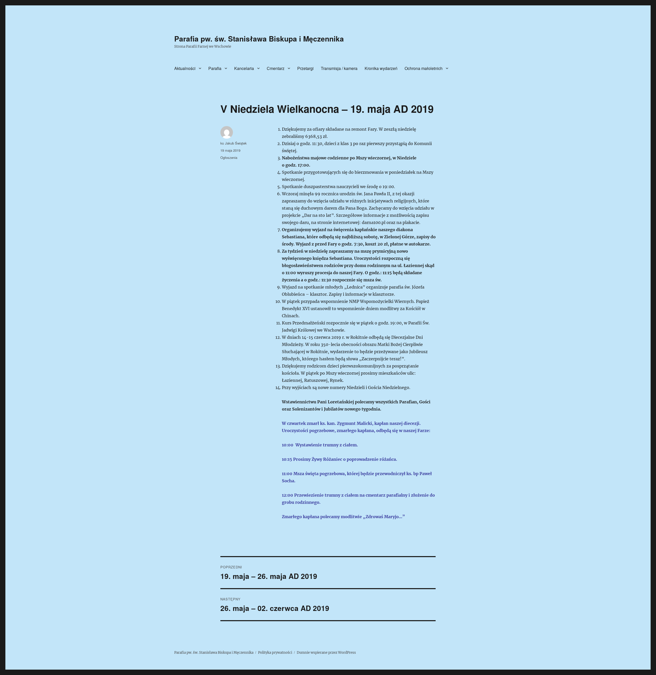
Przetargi (305, 68)
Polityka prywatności (275, 652)
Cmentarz (275, 68)
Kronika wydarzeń (381, 68)
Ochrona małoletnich (424, 68)
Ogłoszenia (228, 157)
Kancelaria (244, 68)
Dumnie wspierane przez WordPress (326, 652)
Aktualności (185, 68)
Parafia (214, 68)
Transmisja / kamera (339, 68)
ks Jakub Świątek (233, 143)
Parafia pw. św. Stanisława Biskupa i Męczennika (259, 38)
